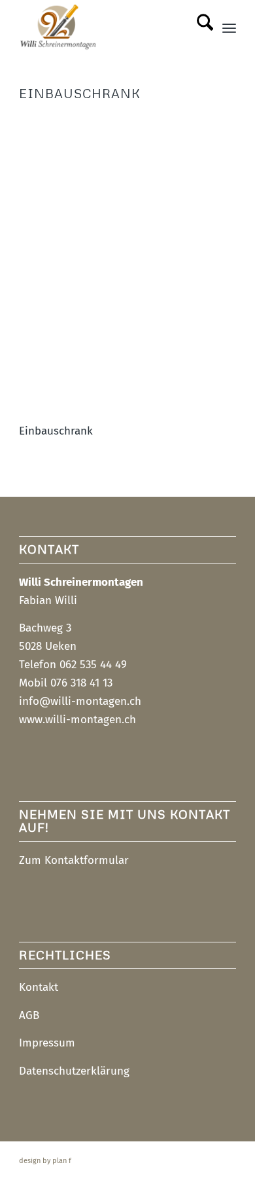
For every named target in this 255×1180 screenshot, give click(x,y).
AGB (29, 1015)
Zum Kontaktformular (74, 860)
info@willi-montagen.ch (80, 701)
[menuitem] (198, 27)
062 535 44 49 (93, 664)
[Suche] (198, 27)
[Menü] (229, 27)
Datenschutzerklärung (74, 1071)
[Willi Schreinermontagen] (105, 27)
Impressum (47, 1043)
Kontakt (38, 987)
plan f (61, 1160)
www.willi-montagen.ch (77, 719)
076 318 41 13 (81, 683)
